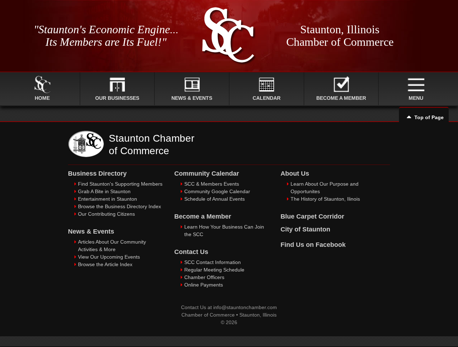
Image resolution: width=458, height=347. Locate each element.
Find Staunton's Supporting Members (120, 184)
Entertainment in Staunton (107, 199)
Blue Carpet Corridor (312, 216)
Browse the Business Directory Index (119, 206)
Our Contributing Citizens (106, 214)
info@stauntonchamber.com (245, 307)
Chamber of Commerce (208, 315)
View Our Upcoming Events (109, 257)
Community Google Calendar (217, 191)
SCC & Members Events (211, 184)
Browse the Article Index (105, 264)
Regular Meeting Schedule (214, 270)
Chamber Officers (204, 277)
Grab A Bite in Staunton (104, 191)
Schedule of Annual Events (214, 199)
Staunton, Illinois (258, 315)
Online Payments (203, 285)
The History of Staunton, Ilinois (325, 199)
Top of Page (429, 117)
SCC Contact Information (212, 262)
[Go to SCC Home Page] (86, 155)
